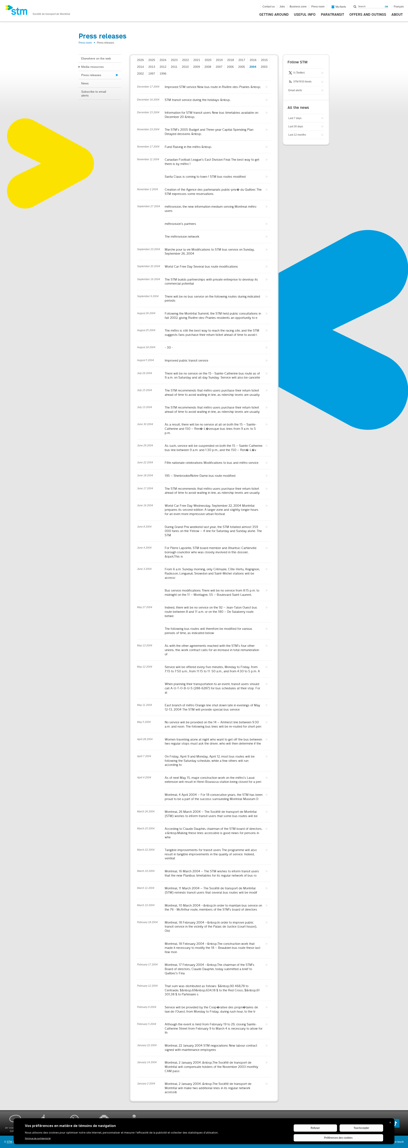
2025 (151, 60)
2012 (163, 66)
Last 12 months (297, 134)
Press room (317, 6)
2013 (151, 66)
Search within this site (355, 6)
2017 (241, 60)
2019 (219, 60)
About (397, 15)
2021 (196, 60)
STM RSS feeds (302, 81)
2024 (163, 60)
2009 (196, 66)
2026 (140, 60)
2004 (252, 66)
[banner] (37, 11)
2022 (185, 60)
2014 (140, 66)
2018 (230, 60)
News (85, 83)
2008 (207, 66)
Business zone (298, 6)
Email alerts (295, 90)
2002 (140, 73)
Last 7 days (295, 118)
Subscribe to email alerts (93, 93)
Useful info (305, 15)
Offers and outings (367, 15)
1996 (163, 73)
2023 (174, 60)
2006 (230, 66)
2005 (241, 66)
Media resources (92, 66)
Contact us (268, 6)
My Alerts (340, 6)
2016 (253, 60)
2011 (174, 66)
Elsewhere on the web (96, 58)
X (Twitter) (299, 72)
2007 (219, 66)
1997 (151, 73)
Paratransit (332, 15)
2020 (208, 60)
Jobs (282, 6)
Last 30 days (295, 126)
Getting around (274, 15)
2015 (264, 60)
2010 (185, 66)
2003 (264, 66)
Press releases (91, 75)
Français (399, 6)
